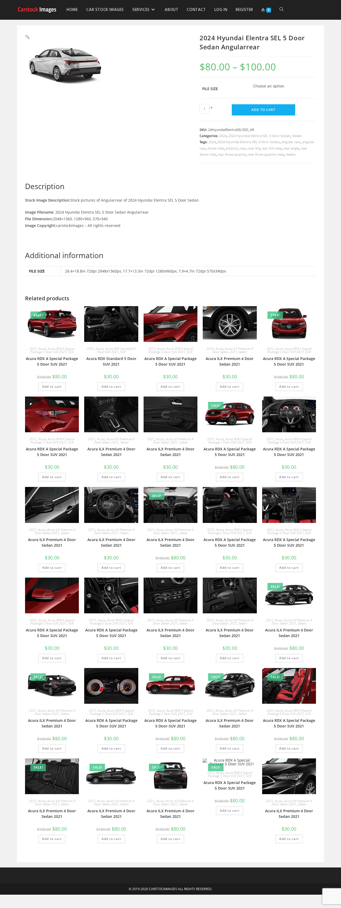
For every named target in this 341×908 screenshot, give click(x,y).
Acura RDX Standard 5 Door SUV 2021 (116, 350)
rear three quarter (232, 154)
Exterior (232, 148)
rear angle (291, 148)
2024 (222, 135)
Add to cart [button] (52, 386)
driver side (216, 148)
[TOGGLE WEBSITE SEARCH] (281, 10)
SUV (71, 352)
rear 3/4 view (272, 148)
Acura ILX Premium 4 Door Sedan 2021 (232, 350)
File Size (210, 88)
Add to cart (263, 109)
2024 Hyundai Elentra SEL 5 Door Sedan (259, 135)
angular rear (291, 141)
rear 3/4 (254, 148)
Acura (42, 348)
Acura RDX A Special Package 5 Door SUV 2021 (52, 350)
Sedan (297, 135)
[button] (27, 36)
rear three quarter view (266, 154)
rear (243, 148)
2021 (33, 348)
